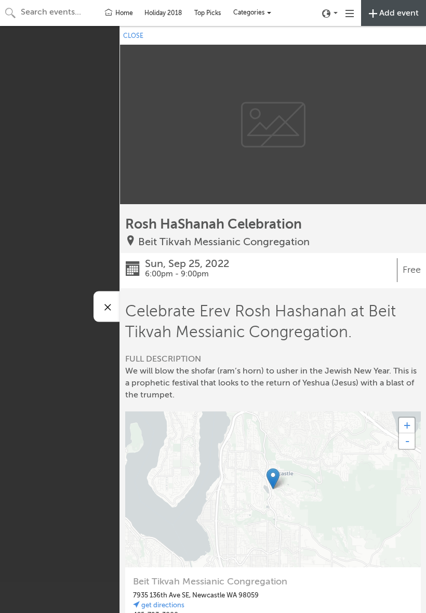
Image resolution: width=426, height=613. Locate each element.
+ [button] (407, 425)
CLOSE (133, 35)
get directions (162, 605)
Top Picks (207, 13)
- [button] (407, 441)
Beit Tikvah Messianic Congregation (224, 242)
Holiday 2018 (163, 13)
